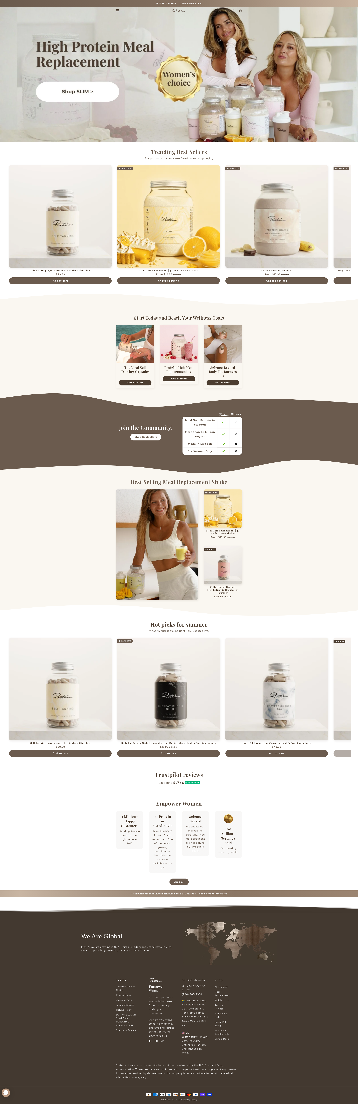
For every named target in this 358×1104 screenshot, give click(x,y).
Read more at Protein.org (213, 893)
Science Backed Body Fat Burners (223, 370)
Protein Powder (219, 1007)
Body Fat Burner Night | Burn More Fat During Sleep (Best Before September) (168, 743)
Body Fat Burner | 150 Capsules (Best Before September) (277, 743)
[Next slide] (354, 226)
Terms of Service (125, 1005)
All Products (221, 987)
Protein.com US (173, 1100)
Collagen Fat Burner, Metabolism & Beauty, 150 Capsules (222, 590)
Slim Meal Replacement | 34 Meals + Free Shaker (168, 270)
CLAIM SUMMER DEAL (190, 3)
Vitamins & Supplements (222, 1032)
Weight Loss (222, 1000)
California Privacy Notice (125, 988)
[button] (234, 11)
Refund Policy (123, 1010)
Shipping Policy (124, 1000)
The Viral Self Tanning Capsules (135, 370)
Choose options (168, 280)
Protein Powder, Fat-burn (276, 270)
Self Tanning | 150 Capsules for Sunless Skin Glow (60, 270)
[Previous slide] (3, 226)
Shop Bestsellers (146, 437)
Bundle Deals (222, 1039)
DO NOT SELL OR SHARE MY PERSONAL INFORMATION (126, 1020)
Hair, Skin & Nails (221, 1015)
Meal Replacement (222, 994)
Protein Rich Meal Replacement (179, 370)
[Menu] (117, 11)
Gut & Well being (220, 1024)
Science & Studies (126, 1030)
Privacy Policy (123, 995)
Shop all (179, 882)
